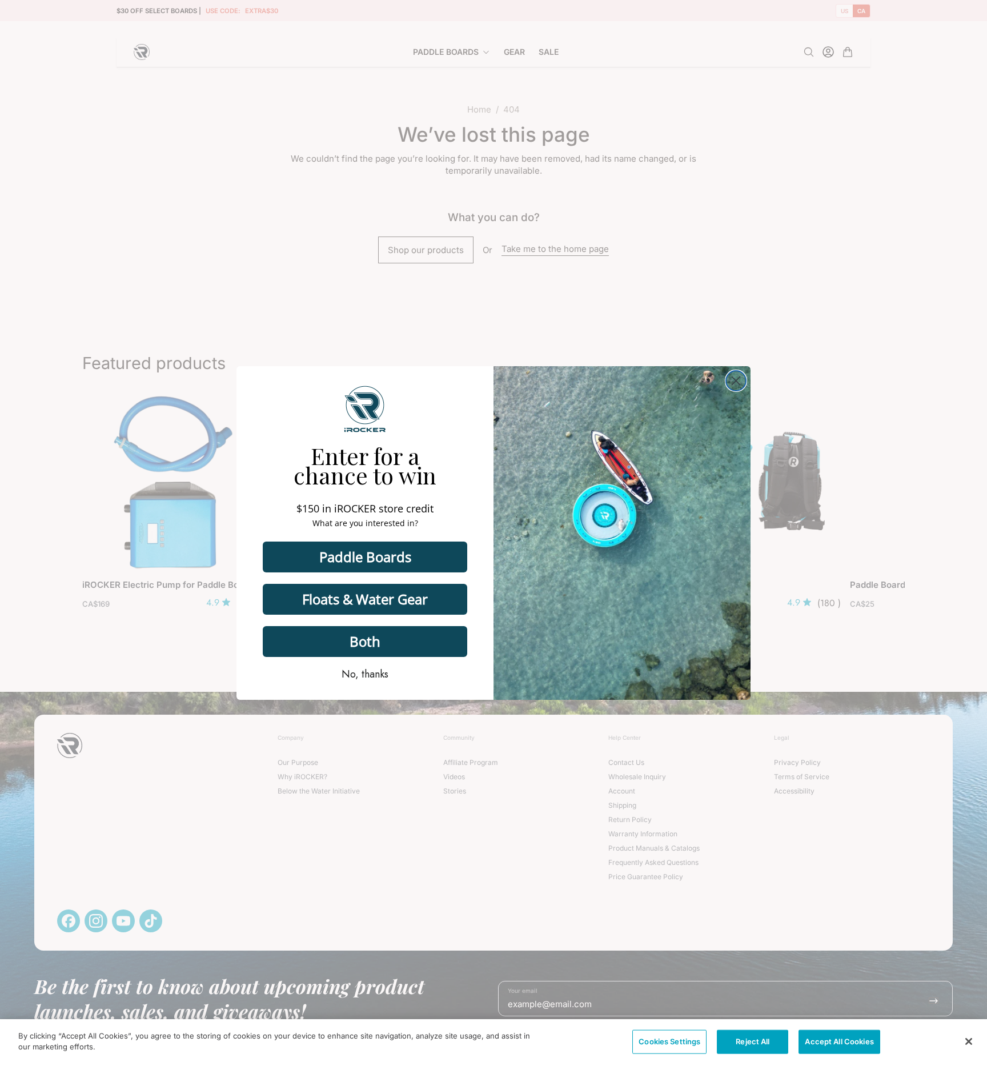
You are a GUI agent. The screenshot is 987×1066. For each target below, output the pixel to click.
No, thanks (365, 674)
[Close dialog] (736, 381)
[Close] (968, 1041)
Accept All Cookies (839, 1041)
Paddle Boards (365, 556)
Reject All (752, 1041)
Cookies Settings (669, 1041)
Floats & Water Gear (365, 599)
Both (365, 641)
